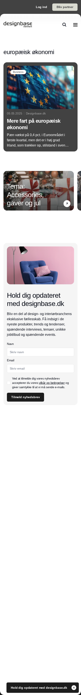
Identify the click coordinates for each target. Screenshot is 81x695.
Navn (10, 344)
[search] (64, 25)
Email (10, 360)
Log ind (41, 7)
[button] (67, 203)
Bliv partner (65, 7)
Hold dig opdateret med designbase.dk (39, 687)
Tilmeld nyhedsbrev (25, 397)
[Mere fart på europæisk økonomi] (40, 106)
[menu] (75, 25)
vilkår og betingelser (52, 383)
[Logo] (17, 24)
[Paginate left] (7, 190)
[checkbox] (8, 383)
